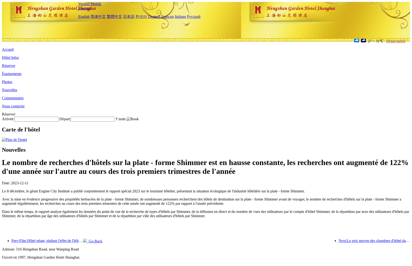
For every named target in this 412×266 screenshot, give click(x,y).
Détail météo (395, 41)
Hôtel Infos (10, 57)
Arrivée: (8, 119)
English (84, 17)
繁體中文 (114, 17)
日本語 (128, 17)
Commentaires (13, 98)
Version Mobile (89, 4)
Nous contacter (13, 106)
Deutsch (154, 17)
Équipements (11, 74)
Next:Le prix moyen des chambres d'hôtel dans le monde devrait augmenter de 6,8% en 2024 (374, 241)
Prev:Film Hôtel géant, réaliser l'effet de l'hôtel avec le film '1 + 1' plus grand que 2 (47, 241)
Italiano (180, 17)
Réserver (8, 66)
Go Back (94, 241)
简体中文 (98, 17)
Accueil (8, 49)
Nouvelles (9, 90)
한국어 (141, 17)
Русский (194, 17)
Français (84, 8)
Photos (7, 82)
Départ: (65, 119)
